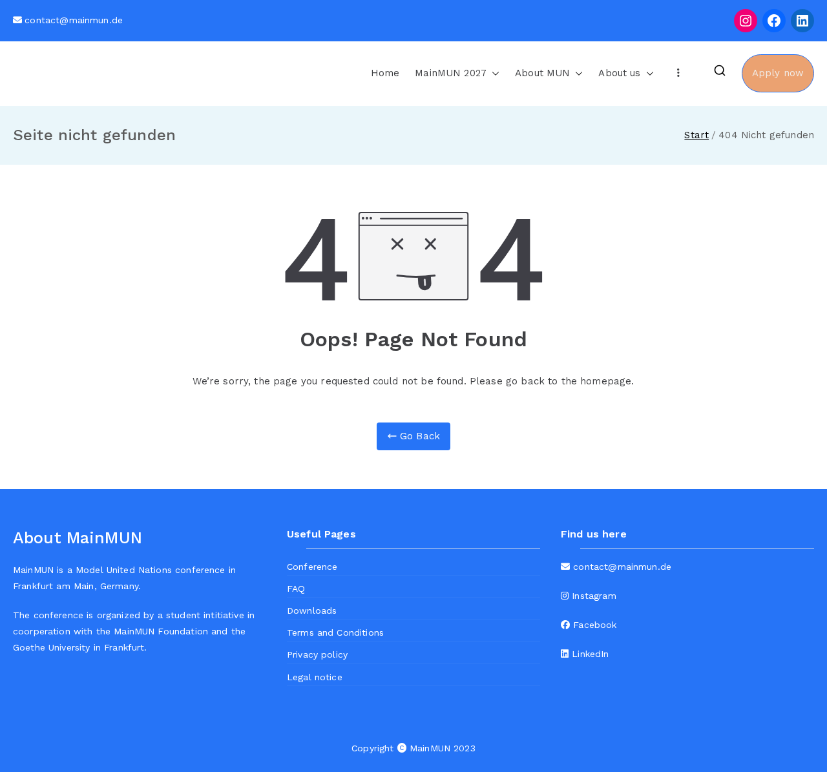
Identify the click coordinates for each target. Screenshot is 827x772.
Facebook (593, 625)
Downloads (312, 610)
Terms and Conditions (335, 632)
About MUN (542, 73)
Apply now (778, 73)
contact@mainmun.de (74, 20)
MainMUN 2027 (451, 73)
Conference (312, 566)
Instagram (592, 595)
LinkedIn (589, 654)
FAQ (296, 588)
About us (619, 73)
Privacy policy (317, 654)
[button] (493, 73)
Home (385, 73)
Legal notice (314, 677)
